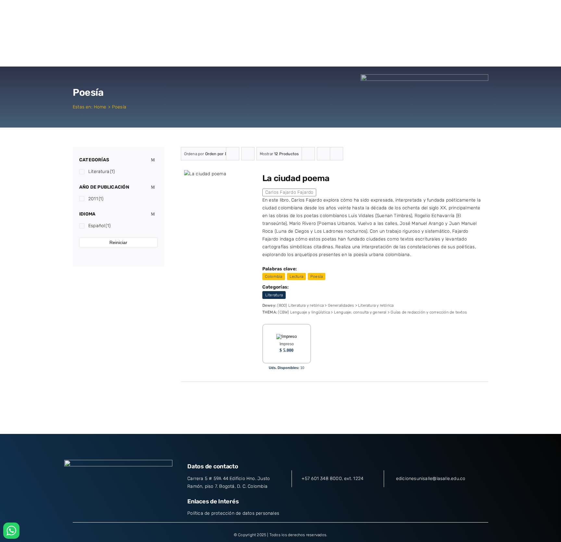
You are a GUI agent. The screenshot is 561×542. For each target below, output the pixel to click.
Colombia (273, 276)
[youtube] (130, 503)
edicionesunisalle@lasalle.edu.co (431, 478)
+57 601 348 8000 (322, 478)
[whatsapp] (141, 503)
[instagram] (118, 503)
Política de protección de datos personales (233, 513)
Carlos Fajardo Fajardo (289, 192)
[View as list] (336, 153)
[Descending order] (248, 153)
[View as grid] (323, 153)
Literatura (274, 295)
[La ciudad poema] (205, 174)
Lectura (296, 276)
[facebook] (94, 503)
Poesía (316, 276)
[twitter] (106, 503)
